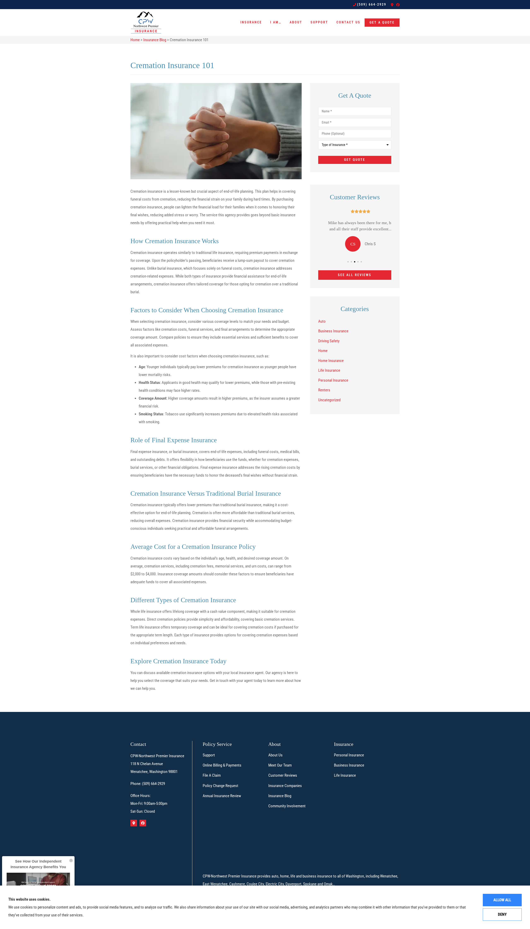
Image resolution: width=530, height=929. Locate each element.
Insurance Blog (154, 39)
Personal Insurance (349, 755)
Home (135, 39)
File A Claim (212, 775)
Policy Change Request (220, 785)
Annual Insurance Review (222, 795)
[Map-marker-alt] (392, 4)
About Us (275, 755)
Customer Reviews (282, 775)
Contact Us (348, 22)
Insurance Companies (285, 785)
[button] (348, 261)
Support (319, 22)
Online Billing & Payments (222, 765)
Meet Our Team (280, 765)
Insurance (251, 22)
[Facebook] (398, 4)
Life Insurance (345, 775)
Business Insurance (349, 765)
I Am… (275, 22)
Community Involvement (287, 806)
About (296, 22)
